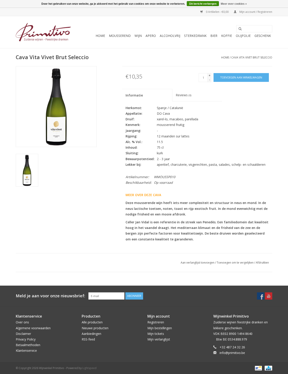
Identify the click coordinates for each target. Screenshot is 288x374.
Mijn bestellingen (159, 328)
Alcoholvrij (170, 36)
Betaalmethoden (28, 345)
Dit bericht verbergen (202, 3)
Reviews (183, 95)
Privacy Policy (26, 339)
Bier (213, 36)
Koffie (226, 36)
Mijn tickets (155, 333)
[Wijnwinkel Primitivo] (43, 32)
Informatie (134, 95)
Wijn (138, 36)
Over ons (22, 322)
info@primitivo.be (232, 353)
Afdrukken (262, 262)
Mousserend (120, 36)
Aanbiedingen (91, 333)
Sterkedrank (195, 36)
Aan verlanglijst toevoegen (197, 262)
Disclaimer (23, 333)
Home (100, 36)
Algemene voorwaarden (33, 328)
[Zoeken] (238, 29)
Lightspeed (89, 368)
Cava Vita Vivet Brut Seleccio (251, 57)
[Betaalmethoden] (258, 368)
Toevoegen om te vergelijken (235, 262)
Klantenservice (26, 350)
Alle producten (92, 322)
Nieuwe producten (95, 328)
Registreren (155, 322)
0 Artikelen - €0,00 (217, 12)
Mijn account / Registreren (255, 12)
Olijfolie (243, 36)
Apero (151, 36)
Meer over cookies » (234, 3)
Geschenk (262, 36)
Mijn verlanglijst (158, 339)
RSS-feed (88, 339)
